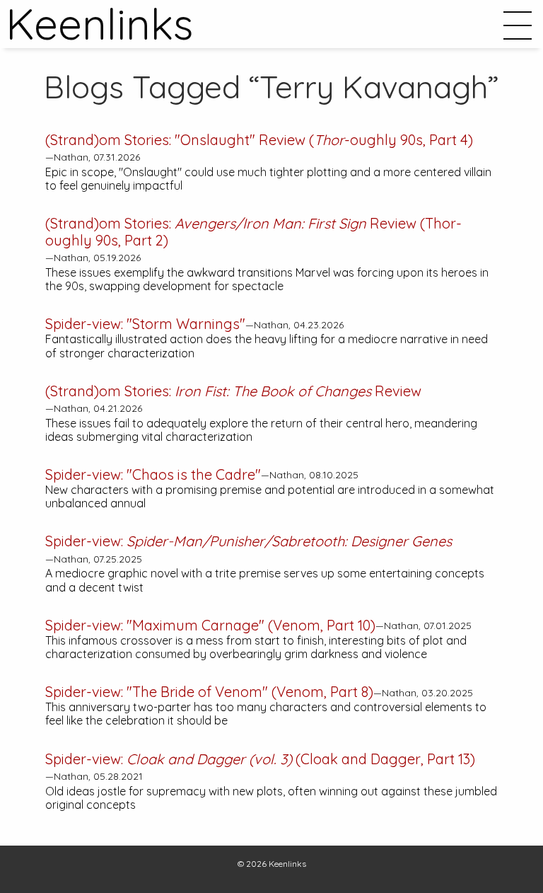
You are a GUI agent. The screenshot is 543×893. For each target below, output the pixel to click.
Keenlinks (287, 863)
